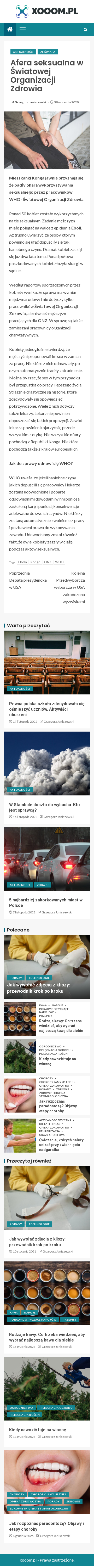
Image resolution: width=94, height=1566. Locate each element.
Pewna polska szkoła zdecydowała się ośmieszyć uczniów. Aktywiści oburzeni (47, 709)
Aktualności (23, 51)
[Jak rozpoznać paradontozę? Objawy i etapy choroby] (20, 1096)
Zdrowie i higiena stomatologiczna (53, 1094)
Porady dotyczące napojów (54, 1010)
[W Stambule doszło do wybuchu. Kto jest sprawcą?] (47, 763)
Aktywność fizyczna (55, 1120)
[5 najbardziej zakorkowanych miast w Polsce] (47, 859)
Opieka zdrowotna (54, 1085)
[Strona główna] (10, 29)
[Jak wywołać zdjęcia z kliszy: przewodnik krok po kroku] (47, 967)
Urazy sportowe (52, 1134)
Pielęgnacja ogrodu (55, 1050)
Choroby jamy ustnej (56, 1082)
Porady (16, 977)
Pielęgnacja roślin (53, 1053)
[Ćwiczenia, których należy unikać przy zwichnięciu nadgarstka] (20, 1136)
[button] (22, 29)
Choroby (46, 1078)
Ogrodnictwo (50, 1046)
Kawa (43, 1005)
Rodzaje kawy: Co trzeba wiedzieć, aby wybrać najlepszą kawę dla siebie (61, 1026)
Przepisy (45, 1015)
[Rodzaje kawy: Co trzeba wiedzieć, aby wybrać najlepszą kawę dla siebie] (20, 1019)
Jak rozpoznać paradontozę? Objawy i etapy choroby (59, 1106)
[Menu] (22, 29)
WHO (59, 562)
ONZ (47, 562)
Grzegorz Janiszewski (30, 102)
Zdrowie (63, 1089)
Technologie (39, 977)
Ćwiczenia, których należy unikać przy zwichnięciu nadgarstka (61, 1145)
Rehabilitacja (49, 1131)
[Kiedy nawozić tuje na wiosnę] (20, 1056)
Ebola (22, 562)
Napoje (57, 1005)
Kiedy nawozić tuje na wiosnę (37, 1429)
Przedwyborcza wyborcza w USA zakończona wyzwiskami (69, 587)
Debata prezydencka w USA (28, 580)
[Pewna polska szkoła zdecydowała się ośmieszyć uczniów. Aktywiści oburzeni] (47, 662)
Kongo (35, 562)
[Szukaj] (85, 30)
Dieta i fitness (50, 1123)
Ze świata (47, 51)
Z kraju (43, 884)
